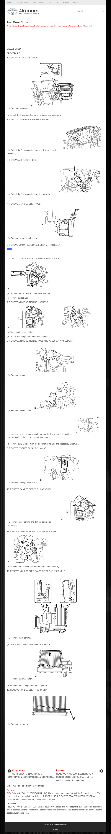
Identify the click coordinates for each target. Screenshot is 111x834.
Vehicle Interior (34, 26)
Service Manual (38, 2)
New (50, 2)
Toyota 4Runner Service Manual (17, 26)
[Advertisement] (55, 38)
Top (57, 2)
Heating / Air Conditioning (48, 26)
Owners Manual (23, 2)
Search (75, 2)
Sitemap (66, 2)
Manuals (10, 2)
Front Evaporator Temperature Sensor (70, 26)
